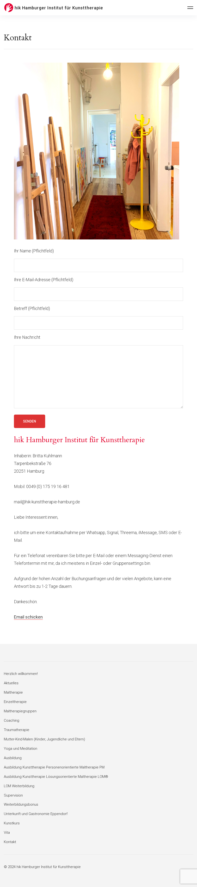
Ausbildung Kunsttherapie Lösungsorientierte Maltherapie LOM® (56, 776)
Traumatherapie (16, 730)
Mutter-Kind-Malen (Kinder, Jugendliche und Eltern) (44, 739)
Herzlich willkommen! (21, 674)
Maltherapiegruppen (20, 711)
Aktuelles (11, 683)
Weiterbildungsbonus (21, 804)
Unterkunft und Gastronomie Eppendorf (36, 814)
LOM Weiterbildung (19, 786)
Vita (7, 832)
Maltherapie (13, 692)
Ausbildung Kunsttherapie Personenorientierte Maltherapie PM (54, 767)
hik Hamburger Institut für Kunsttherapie (59, 8)
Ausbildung (13, 758)
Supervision (13, 795)
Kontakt (10, 842)
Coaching (11, 720)
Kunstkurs (12, 823)
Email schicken (28, 616)
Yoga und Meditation (20, 748)
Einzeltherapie (15, 702)
